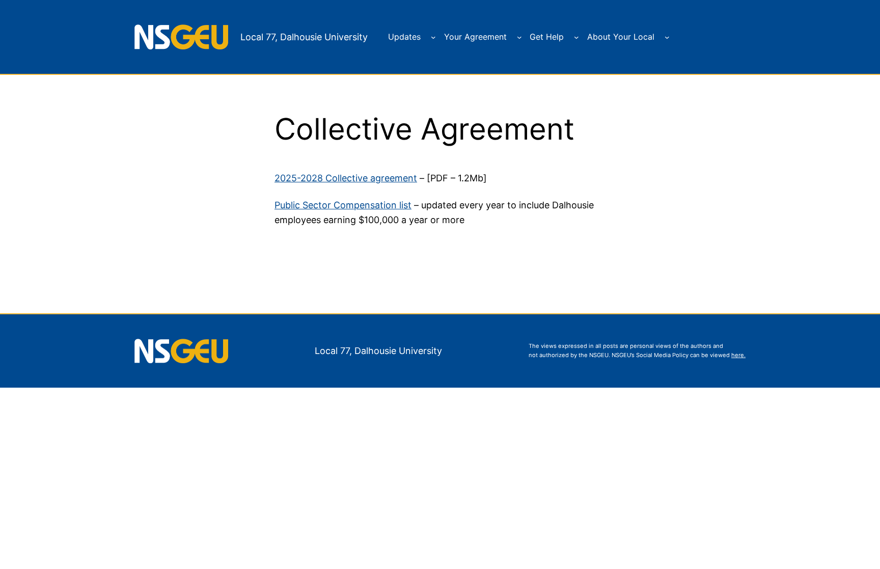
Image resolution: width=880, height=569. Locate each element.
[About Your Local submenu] (667, 37)
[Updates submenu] (433, 37)
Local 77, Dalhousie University (304, 37)
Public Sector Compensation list (342, 205)
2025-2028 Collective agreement (345, 178)
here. (738, 355)
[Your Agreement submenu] (519, 37)
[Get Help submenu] (576, 37)
